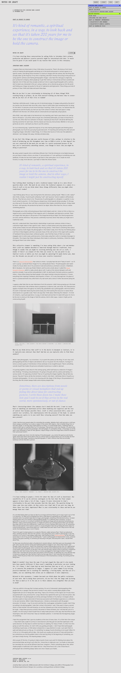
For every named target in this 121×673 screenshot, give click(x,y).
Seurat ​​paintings (60, 535)
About (117, 2)
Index (110, 2)
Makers (96, 2)
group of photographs (26, 261)
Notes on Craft (10, 2)
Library (103, 2)
